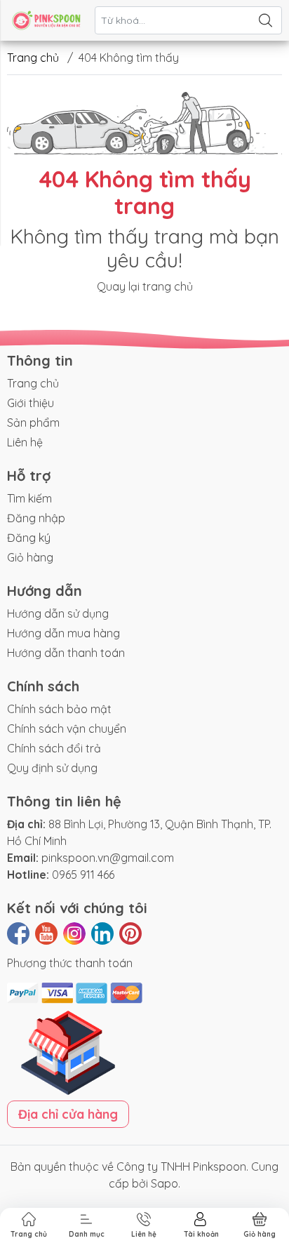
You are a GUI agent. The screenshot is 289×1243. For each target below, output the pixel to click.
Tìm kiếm (29, 498)
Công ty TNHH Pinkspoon (181, 1166)
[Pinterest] (130, 933)
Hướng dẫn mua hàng (63, 633)
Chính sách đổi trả (54, 748)
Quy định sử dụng (52, 768)
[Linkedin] (102, 933)
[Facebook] (18, 933)
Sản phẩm (33, 423)
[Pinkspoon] (46, 20)
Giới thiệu (30, 403)
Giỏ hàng (30, 557)
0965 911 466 (83, 875)
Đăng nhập (36, 518)
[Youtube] (46, 933)
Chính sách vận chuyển (66, 729)
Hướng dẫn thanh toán (66, 653)
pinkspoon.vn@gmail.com (107, 858)
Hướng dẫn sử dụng (58, 613)
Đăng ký (29, 538)
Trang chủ (33, 58)
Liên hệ (25, 442)
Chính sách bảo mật (59, 709)
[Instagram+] (74, 933)
